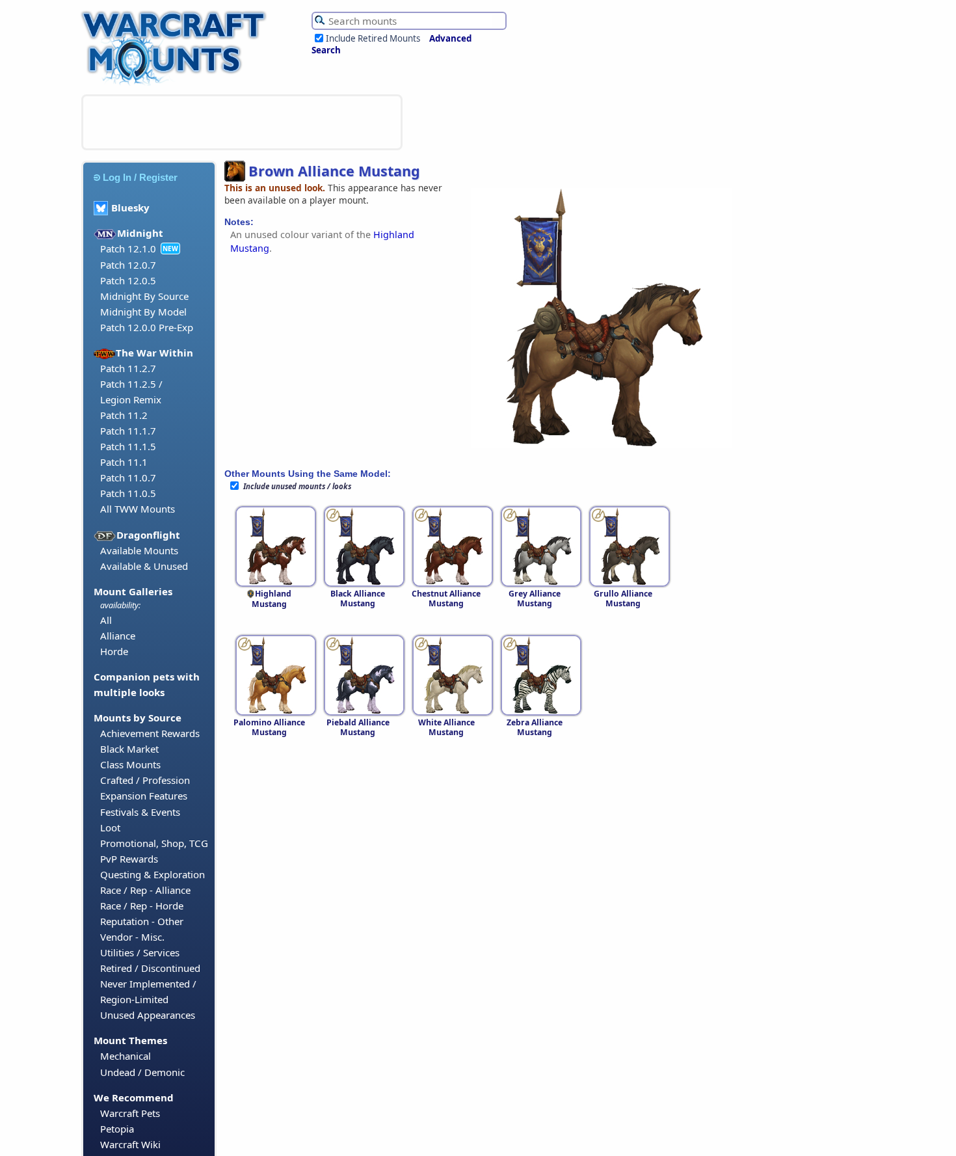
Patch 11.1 (124, 461)
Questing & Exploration (152, 874)
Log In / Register (140, 177)
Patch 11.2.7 (128, 368)
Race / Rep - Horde (141, 905)
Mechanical (125, 1055)
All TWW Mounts (137, 508)
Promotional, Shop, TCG (154, 843)
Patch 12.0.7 (128, 264)
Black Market (129, 748)
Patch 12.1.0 (128, 248)
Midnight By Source (144, 295)
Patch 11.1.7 (128, 430)
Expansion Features (143, 795)
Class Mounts (130, 764)
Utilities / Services (139, 952)
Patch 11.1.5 (128, 446)
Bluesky (130, 207)
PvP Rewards (129, 858)
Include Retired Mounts (373, 38)
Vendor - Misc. (132, 936)
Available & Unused (144, 565)
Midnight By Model (143, 311)
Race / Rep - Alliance (145, 889)
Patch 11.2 (124, 415)
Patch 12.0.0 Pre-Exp (146, 327)
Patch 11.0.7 (128, 477)
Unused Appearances (147, 1014)
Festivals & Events (140, 811)
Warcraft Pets (130, 1113)
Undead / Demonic (142, 1072)
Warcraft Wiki (130, 1144)
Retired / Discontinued (150, 968)
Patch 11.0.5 (128, 493)
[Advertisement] (242, 122)
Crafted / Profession (145, 779)
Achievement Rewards (150, 733)
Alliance (117, 635)
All (106, 619)
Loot (110, 827)
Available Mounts (139, 550)
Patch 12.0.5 (128, 280)
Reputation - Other (141, 921)
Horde (114, 651)
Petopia (117, 1128)
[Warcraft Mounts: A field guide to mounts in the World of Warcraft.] (176, 84)
